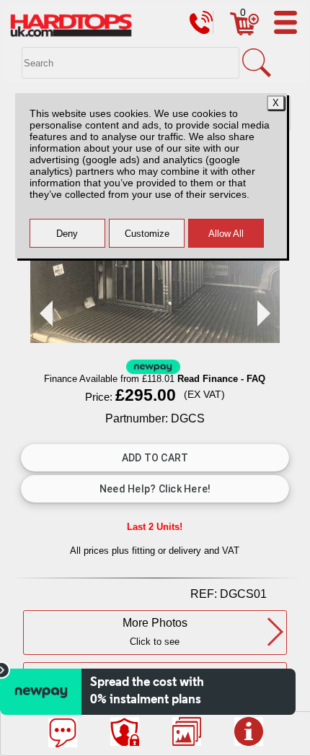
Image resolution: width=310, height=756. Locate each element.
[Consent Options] (124, 731)
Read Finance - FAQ (221, 379)
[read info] (248, 731)
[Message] (62, 732)
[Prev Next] (155, 339)
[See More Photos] (186, 731)
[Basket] (244, 32)
